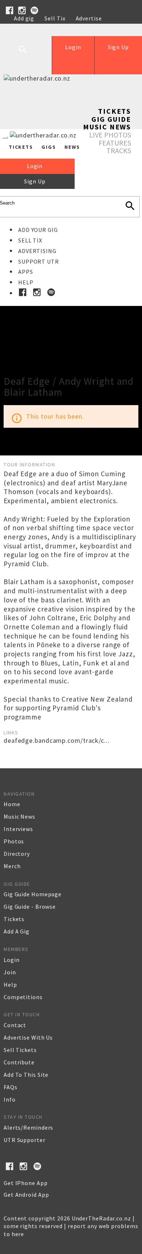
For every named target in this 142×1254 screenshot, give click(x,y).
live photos (110, 134)
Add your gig (38, 229)
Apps (25, 271)
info (10, 1099)
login (12, 959)
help (10, 984)
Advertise (89, 18)
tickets (14, 919)
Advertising (37, 251)
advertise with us (28, 1037)
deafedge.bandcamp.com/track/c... (57, 740)
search (28, 55)
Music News (107, 126)
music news (19, 816)
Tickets (114, 111)
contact (15, 1025)
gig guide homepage (33, 894)
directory (17, 853)
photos (14, 841)
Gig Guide (111, 119)
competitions (23, 997)
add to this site (26, 1074)
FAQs (10, 1087)
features (115, 142)
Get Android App (26, 1194)
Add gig (24, 18)
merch (12, 866)
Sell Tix (54, 18)
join (10, 972)
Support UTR (38, 261)
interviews (18, 828)
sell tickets (20, 1049)
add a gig (16, 931)
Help (59, 26)
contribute (19, 1062)
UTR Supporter (25, 1140)
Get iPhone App (26, 1183)
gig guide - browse (30, 906)
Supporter (28, 26)
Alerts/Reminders (28, 1127)
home (12, 804)
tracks (118, 150)
